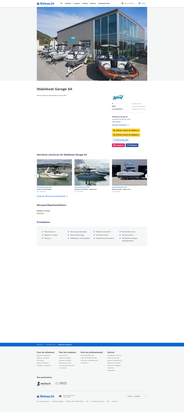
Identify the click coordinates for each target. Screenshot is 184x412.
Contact (114, 401)
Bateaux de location (114, 363)
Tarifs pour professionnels (89, 360)
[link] (54, 176)
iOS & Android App (113, 358)
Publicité (110, 368)
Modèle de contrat (65, 363)
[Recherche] (62, 3)
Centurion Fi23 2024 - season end (85, 189)
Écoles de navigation (114, 365)
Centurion (40, 213)
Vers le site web (122, 140)
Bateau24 (40, 344)
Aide (108, 401)
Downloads (111, 370)
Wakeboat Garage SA (65, 344)
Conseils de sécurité (97, 401)
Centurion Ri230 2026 (44, 189)
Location (76, 3)
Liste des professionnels (89, 358)
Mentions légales (57, 401)
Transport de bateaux (44, 365)
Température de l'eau (114, 355)
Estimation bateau (65, 360)
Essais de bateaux (43, 363)
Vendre (85, 3)
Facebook (133, 145)
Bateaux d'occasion (43, 358)
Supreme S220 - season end (121, 189)
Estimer (93, 3)
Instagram (119, 145)
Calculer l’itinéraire (119, 125)
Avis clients (63, 368)
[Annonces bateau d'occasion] (45, 3)
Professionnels (104, 3)
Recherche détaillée (43, 355)
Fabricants (40, 360)
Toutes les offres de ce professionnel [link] (51, 196)
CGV (87, 401)
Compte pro (84, 363)
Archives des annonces (66, 365)
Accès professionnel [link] (87, 355)
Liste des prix (63, 355)
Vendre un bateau (65, 358)
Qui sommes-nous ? (43, 401)
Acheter (68, 3)
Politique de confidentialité (74, 401)
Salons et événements (114, 360)
